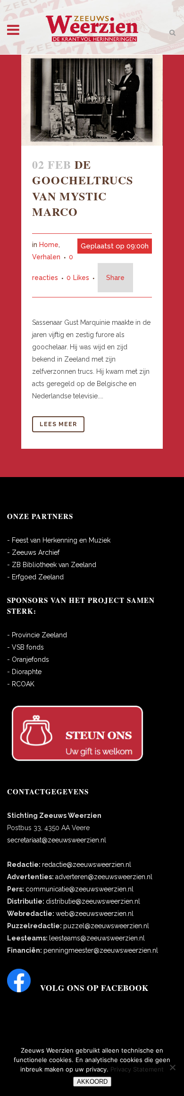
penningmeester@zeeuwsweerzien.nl (100, 950)
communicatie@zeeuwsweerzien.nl (79, 889)
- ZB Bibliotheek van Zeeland (51, 565)
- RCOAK (20, 684)
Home (49, 244)
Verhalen (46, 257)
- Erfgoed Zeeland (35, 577)
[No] (172, 1067)
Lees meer (58, 424)
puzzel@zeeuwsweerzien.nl (106, 926)
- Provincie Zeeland (37, 635)
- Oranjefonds (28, 659)
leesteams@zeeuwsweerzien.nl (97, 938)
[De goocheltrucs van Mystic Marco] (92, 100)
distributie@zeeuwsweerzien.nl (93, 901)
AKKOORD (92, 1081)
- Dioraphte (24, 672)
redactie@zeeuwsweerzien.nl (86, 864)
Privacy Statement (137, 1069)
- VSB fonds (25, 647)
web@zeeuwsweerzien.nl (95, 913)
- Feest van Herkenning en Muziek (58, 540)
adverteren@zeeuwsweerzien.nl (103, 877)
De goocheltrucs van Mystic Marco (82, 188)
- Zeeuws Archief (33, 552)
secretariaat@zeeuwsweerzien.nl (56, 840)
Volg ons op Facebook (94, 988)
